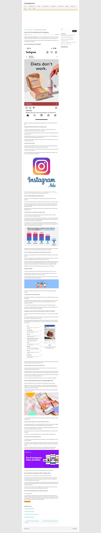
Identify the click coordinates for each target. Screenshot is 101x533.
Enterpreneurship (32, 6)
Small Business (60, 6)
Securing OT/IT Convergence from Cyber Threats (68, 42)
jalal (26, 34)
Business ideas (53, 6)
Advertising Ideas (46, 6)
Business (38, 6)
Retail (25, 8)
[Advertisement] (50, 18)
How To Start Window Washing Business (67, 37)
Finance (67, 6)
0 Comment (57, 34)
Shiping (34, 8)
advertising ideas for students (29, 511)
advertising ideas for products (29, 508)
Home (25, 6)
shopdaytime (29, 3)
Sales (30, 8)
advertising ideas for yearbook (29, 517)
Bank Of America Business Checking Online (32, 514)
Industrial (72, 6)
